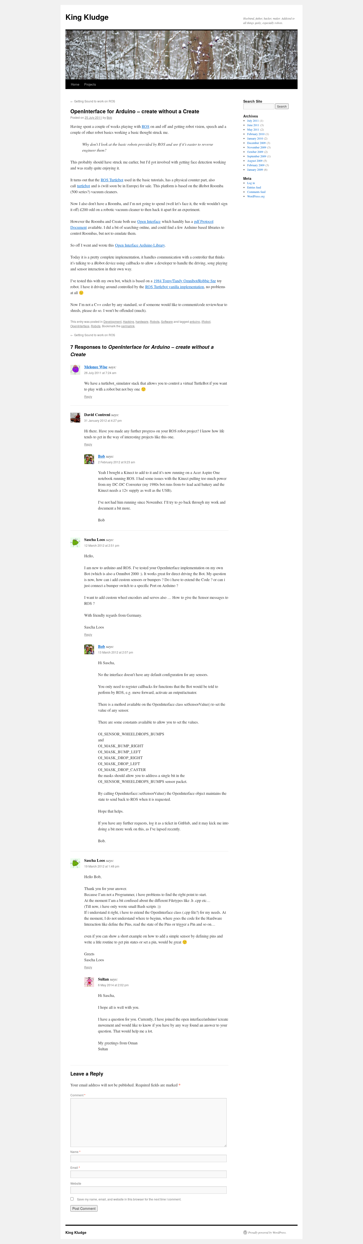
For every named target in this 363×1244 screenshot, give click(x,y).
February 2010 (255, 134)
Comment (77, 1095)
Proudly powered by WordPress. (267, 1232)
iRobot (206, 321)
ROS (145, 126)
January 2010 (255, 138)
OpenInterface (79, 326)
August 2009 (254, 161)
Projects (90, 84)
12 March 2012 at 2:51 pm (101, 545)
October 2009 (255, 152)
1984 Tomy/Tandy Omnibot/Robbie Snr (185, 280)
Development (112, 321)
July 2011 (253, 120)
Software (167, 321)
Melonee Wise (95, 367)
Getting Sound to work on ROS (92, 101)
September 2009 (256, 156)
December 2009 (256, 143)
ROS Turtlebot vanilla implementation (174, 286)
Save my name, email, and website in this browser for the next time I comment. (129, 1199)
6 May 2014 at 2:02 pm (113, 985)
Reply (88, 396)
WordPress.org (256, 196)
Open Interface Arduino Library (140, 245)
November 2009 (256, 147)
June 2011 (253, 125)
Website (75, 1183)
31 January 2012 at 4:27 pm (103, 420)
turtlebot (83, 185)
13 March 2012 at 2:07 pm (115, 652)
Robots (155, 321)
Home (75, 84)
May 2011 (253, 129)
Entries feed (254, 187)
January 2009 (255, 169)
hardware (142, 321)
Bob (109, 117)
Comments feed (256, 192)
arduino (195, 321)
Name (75, 1152)
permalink (128, 326)
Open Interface (149, 221)
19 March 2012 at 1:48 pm (101, 866)
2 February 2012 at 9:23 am (116, 462)
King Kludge (87, 16)
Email (75, 1167)
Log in (251, 183)
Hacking (128, 321)
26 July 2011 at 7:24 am (100, 373)
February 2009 (255, 165)
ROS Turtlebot (112, 179)
